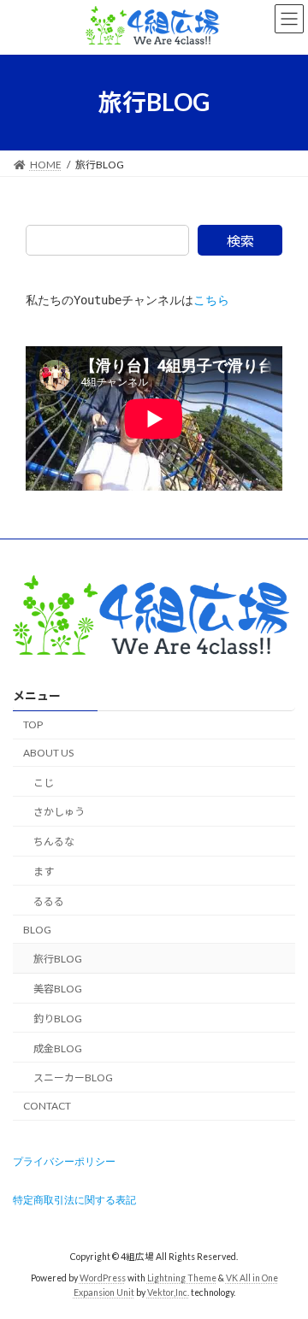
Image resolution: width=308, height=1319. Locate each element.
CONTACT (47, 1105)
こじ (43, 781)
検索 (240, 241)
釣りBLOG (57, 1018)
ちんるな (53, 841)
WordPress (103, 1277)
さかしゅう (59, 811)
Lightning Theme (181, 1277)
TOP (33, 724)
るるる (48, 901)
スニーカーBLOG (73, 1077)
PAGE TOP (283, 1261)
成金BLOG (57, 1047)
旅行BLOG (57, 958)
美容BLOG (57, 988)
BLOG (37, 928)
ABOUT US (48, 752)
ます (43, 871)
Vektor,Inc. (168, 1292)
